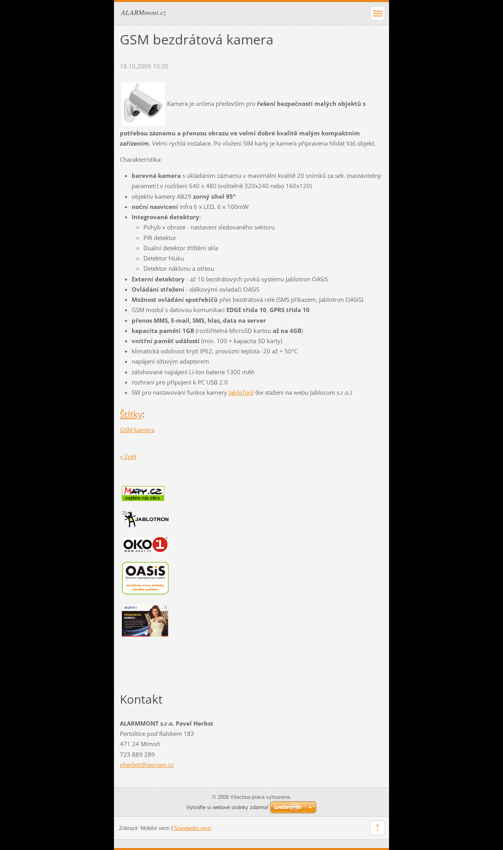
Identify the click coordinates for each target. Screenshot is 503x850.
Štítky (131, 414)
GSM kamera (137, 430)
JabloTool (241, 392)
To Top (377, 827)
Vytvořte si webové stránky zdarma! (227, 807)
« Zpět (128, 456)
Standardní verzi (192, 828)
